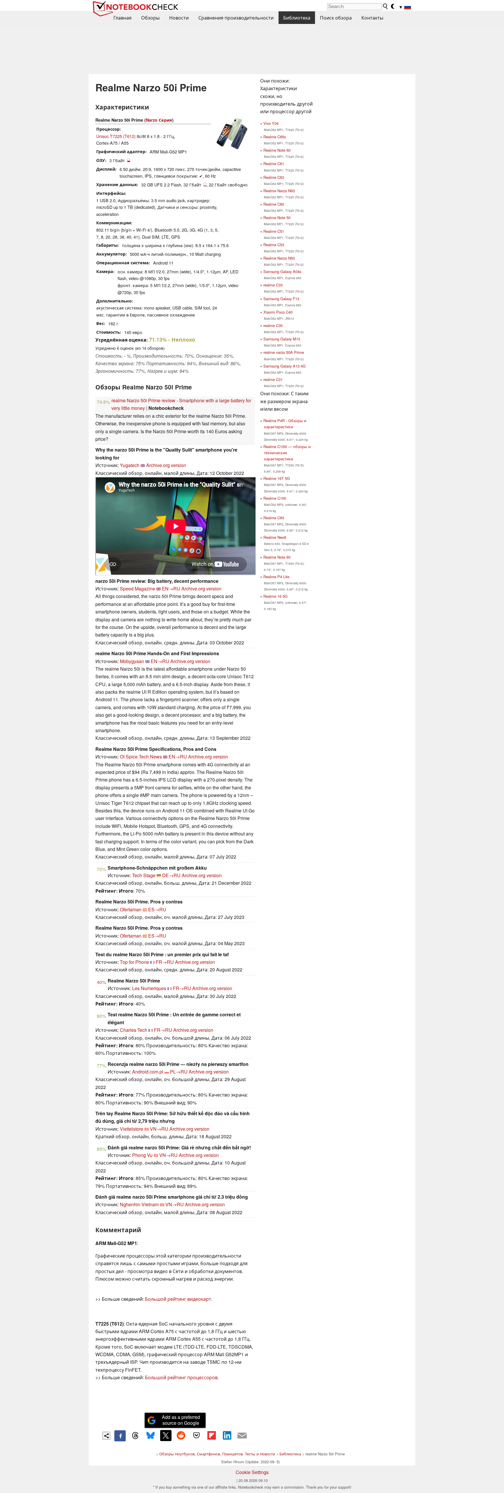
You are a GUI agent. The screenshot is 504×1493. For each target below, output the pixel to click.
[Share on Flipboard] (211, 1435)
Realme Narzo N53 (279, 258)
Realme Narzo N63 (279, 190)
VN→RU (159, 1128)
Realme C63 (273, 177)
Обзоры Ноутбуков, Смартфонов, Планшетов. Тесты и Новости (217, 1454)
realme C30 (273, 325)
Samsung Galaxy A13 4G (284, 366)
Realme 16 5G (275, 596)
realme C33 (273, 285)
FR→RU (165, 962)
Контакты (372, 17)
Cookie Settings (252, 1472)
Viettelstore (131, 1128)
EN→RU (171, 588)
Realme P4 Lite (276, 576)
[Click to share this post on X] (165, 1435)
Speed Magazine (137, 588)
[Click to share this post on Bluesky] (150, 1435)
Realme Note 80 (276, 557)
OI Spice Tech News (141, 756)
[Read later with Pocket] (196, 1435)
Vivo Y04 (271, 123)
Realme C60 (273, 204)
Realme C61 (273, 163)
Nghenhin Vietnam (139, 1204)
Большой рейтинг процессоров (181, 1377)
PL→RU (179, 1071)
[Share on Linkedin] (226, 1435)
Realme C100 (274, 498)
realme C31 (273, 379)
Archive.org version (166, 465)
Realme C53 (273, 244)
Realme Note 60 (276, 150)
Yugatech (129, 465)
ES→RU (157, 909)
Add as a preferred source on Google (181, 1420)
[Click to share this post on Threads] (135, 1435)
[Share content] (106, 1436)
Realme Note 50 (276, 217)
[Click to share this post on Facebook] (119, 1435)
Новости (179, 17)
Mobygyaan (132, 661)
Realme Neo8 (274, 537)
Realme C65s (274, 136)
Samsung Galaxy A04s (282, 271)
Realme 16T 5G (276, 478)
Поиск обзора (336, 17)
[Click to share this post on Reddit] (181, 1435)
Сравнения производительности (236, 17)
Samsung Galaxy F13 (281, 298)
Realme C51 (273, 231)
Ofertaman (130, 909)
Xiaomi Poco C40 (278, 312)
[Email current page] (242, 1435)
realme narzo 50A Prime (283, 352)
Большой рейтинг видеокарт (178, 1299)
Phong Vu (142, 1155)
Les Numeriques (149, 988)
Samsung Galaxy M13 (281, 339)
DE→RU (171, 875)
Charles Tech (133, 1030)
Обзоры (150, 17)
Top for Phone (134, 962)
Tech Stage (143, 875)
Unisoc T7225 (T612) (116, 136)
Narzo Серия (159, 120)
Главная (122, 17)
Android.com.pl (147, 1071)
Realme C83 (273, 517)
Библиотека (296, 17)
